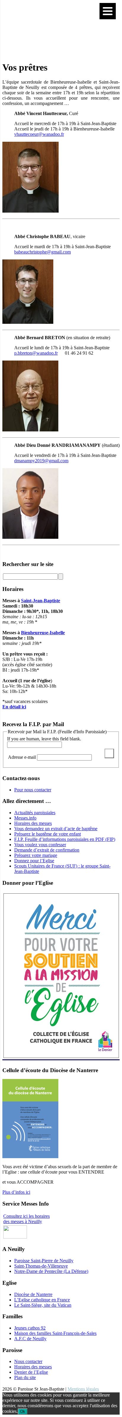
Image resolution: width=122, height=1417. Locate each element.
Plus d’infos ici (16, 1192)
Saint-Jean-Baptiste (40, 600)
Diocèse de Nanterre (33, 1294)
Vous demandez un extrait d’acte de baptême (55, 828)
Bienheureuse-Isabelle (43, 632)
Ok (22, 1411)
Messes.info (25, 817)
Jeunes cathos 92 (30, 1327)
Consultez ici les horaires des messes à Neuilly (26, 1219)
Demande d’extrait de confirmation (46, 849)
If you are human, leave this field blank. (44, 738)
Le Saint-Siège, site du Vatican (42, 1305)
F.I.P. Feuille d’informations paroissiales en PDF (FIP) (64, 839)
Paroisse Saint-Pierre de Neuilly (43, 1260)
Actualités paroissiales (34, 812)
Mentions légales (83, 1389)
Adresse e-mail (22, 757)
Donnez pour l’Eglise (34, 860)
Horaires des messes (33, 823)
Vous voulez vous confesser (40, 844)
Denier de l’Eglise (31, 1372)
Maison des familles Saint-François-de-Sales (55, 1333)
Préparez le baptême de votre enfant (47, 833)
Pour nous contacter (32, 789)
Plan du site (25, 1377)
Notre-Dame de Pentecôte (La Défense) (51, 1271)
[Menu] (107, 11)
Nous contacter (28, 1361)
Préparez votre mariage (35, 855)
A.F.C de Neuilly (30, 1338)
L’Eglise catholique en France (42, 1299)
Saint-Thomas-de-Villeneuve (41, 1265)
